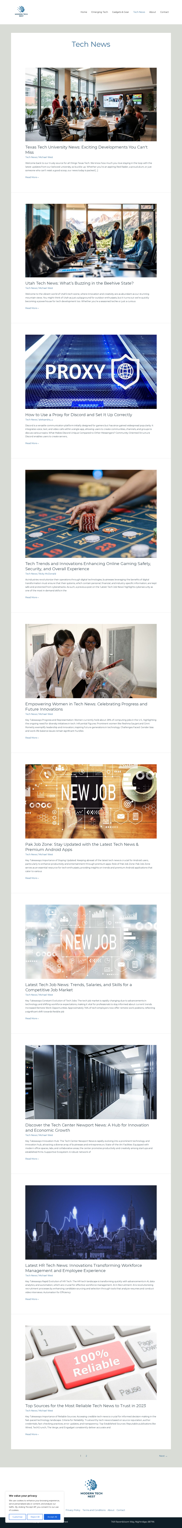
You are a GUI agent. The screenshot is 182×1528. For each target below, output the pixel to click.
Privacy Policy (73, 1510)
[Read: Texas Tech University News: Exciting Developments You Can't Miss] (91, 104)
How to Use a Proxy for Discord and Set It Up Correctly (78, 414)
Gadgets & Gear (120, 12)
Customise (18, 1517)
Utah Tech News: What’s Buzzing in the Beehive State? (79, 283)
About (152, 12)
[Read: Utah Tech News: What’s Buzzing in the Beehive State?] (91, 240)
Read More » (32, 177)
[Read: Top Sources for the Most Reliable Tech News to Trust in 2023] (91, 1362)
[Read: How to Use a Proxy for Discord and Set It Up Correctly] (91, 371)
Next (163, 1455)
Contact (164, 12)
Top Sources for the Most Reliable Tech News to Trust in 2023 (85, 1405)
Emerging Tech (99, 12)
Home (84, 12)
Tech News (139, 12)
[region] (34, 1507)
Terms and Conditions (94, 1510)
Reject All (35, 1517)
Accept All (52, 1517)
